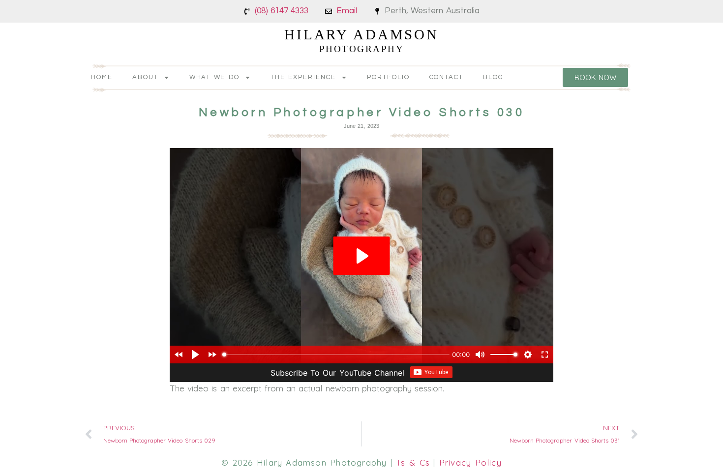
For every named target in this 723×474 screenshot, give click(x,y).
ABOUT (145, 77)
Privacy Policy (470, 462)
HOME (102, 77)
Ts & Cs (413, 462)
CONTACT (446, 77)
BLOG (493, 77)
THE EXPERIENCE (303, 77)
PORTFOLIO (388, 77)
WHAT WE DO (214, 77)
